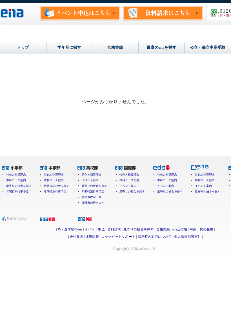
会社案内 (76, 237)
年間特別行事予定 (17, 191)
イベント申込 (95, 229)
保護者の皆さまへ (93, 202)
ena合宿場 (179, 229)
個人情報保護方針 (187, 237)
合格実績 (163, 229)
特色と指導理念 (16, 174)
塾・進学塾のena (69, 229)
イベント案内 (90, 180)
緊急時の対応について (155, 237)
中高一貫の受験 (201, 229)
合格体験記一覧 (91, 197)
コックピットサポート (118, 237)
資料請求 (114, 229)
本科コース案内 (16, 180)
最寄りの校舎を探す (19, 186)
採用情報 (92, 237)
